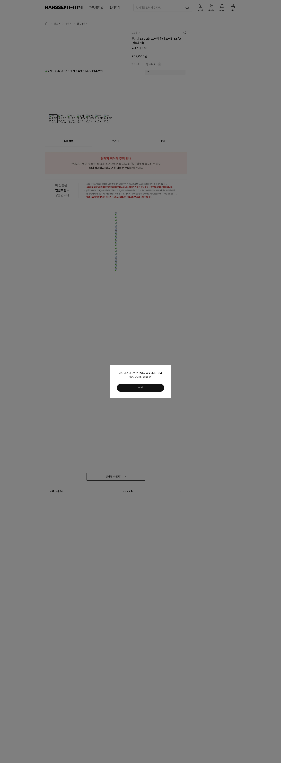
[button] (140, 388)
